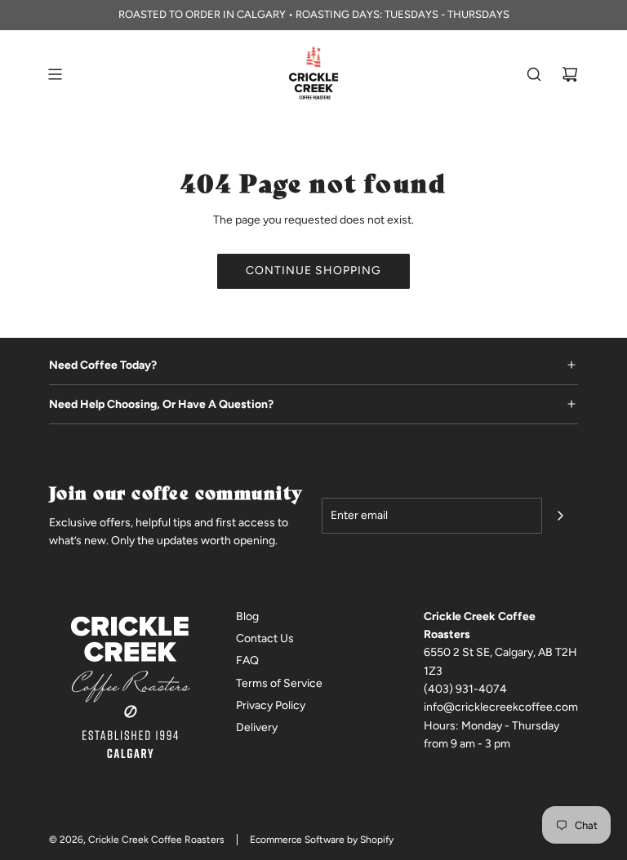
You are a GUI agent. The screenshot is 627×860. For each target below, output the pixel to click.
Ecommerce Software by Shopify (322, 839)
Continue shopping (313, 270)
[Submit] (560, 516)
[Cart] (570, 74)
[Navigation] (55, 74)
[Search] (534, 74)
